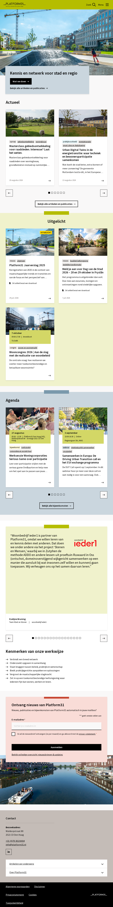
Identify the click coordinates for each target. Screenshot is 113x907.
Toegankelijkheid (14, 902)
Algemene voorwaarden (18, 886)
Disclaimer (39, 886)
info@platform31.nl (16, 844)
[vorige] (9, 193)
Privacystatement (15, 894)
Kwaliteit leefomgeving (79, 261)
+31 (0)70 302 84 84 (15, 840)
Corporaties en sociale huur (20, 451)
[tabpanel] (30, 147)
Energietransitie (85, 141)
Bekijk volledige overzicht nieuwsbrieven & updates (37, 754)
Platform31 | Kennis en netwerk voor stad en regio (15, 4)
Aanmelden (56, 747)
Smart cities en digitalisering (74, 145)
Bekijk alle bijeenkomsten (55, 505)
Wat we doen (19, 81)
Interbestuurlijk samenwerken (82, 447)
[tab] (49, 193)
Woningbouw (41, 141)
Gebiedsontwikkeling (26, 141)
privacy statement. (87, 734)
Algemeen (21, 261)
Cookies (33, 894)
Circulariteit (67, 451)
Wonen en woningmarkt (27, 348)
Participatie (25, 447)
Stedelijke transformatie (72, 264)
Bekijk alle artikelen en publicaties (27, 88)
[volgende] (103, 193)
